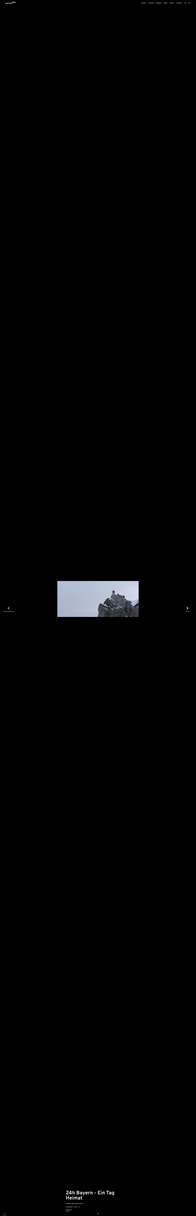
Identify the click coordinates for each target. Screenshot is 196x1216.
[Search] (189, 3)
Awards (158, 3)
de (185, 3)
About (172, 3)
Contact (179, 3)
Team (165, 3)
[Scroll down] (98, 1214)
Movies (143, 3)
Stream (151, 3)
